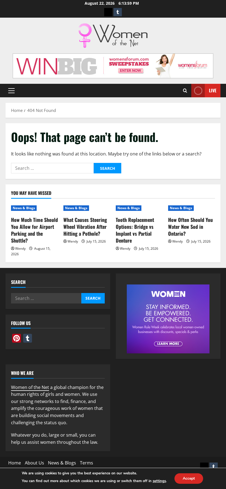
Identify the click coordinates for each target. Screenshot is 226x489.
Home (14, 463)
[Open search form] (185, 90)
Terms (86, 463)
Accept (189, 478)
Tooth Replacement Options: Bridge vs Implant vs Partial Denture (135, 230)
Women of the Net (30, 387)
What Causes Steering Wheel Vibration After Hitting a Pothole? (85, 226)
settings (159, 481)
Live (212, 90)
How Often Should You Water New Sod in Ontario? (190, 226)
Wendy (20, 248)
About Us (34, 463)
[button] (11, 90)
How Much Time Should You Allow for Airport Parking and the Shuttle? (34, 230)
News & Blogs (24, 208)
